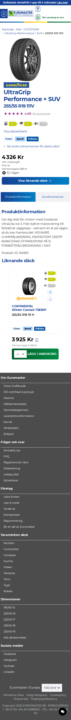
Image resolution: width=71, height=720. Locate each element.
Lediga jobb (11, 474)
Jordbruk (9, 508)
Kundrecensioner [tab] (53, 196)
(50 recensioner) (41, 113)
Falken (8, 567)
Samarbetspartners (16, 410)
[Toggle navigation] (4, 13)
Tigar (7, 585)
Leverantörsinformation (19, 416)
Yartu (7, 579)
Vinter (8, 139)
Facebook (10, 654)
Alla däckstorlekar (15, 637)
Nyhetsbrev (11, 480)
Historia (9, 398)
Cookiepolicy (58, 695)
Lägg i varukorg (41, 354)
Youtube (9, 666)
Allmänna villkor (13, 695)
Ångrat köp (21, 699)
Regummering (13, 520)
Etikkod (8, 434)
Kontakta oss (12, 450)
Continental (11, 549)
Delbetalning (12, 468)
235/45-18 (9, 625)
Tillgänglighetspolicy (43, 699)
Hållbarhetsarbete (15, 404)
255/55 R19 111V (19, 106)
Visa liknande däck (33, 180)
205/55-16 (9, 613)
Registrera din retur (16, 462)
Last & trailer (12, 502)
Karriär (8, 422)
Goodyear (10, 555)
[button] (50, 292)
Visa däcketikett (15, 131)
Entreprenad (11, 514)
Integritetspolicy (37, 695)
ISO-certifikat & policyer (19, 392)
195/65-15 (9, 607)
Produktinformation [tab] (18, 196)
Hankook (9, 573)
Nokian (8, 591)
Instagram (10, 660)
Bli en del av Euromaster (19, 526)
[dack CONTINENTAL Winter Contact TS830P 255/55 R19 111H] (29, 284)
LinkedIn (9, 672)
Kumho (8, 561)
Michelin (9, 543)
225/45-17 (9, 619)
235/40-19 (9, 631)
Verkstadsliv (11, 428)
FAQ (6, 456)
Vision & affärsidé (14, 386)
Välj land (50, 687)
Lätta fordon (11, 496)
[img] (50, 292)
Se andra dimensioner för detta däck (33, 146)
